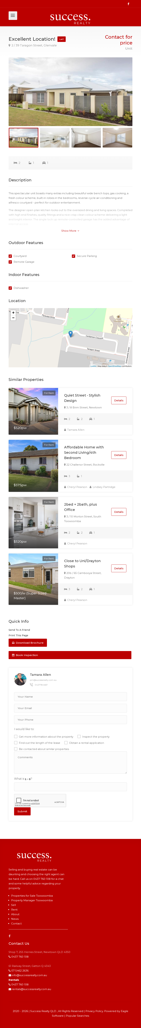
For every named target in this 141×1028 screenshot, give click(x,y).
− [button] (13, 318)
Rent (14, 909)
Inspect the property (96, 736)
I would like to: (24, 729)
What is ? (23, 778)
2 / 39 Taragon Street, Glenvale (34, 45)
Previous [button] (18, 96)
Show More (69, 230)
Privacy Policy (94, 1011)
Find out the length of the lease (39, 742)
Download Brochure (29, 642)
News (15, 918)
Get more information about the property (46, 736)
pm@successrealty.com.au (43, 680)
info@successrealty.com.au (29, 975)
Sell (13, 905)
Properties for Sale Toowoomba (32, 895)
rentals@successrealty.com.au (31, 989)
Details (118, 400)
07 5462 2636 (20, 970)
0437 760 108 (42, 878)
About (15, 914)
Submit (22, 811)
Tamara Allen (75, 429)
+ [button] (13, 312)
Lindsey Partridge (103, 487)
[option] (70, 91)
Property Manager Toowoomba (32, 900)
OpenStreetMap (114, 366)
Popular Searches (77, 1015)
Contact (16, 923)
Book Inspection (26, 655)
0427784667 (41, 685)
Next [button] (122, 96)
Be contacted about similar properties (44, 749)
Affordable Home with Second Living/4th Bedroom (84, 452)
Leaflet (93, 366)
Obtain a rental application (86, 742)
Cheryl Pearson (77, 487)
